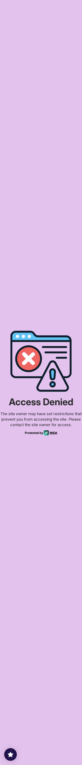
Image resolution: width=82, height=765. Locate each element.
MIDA (53, 433)
